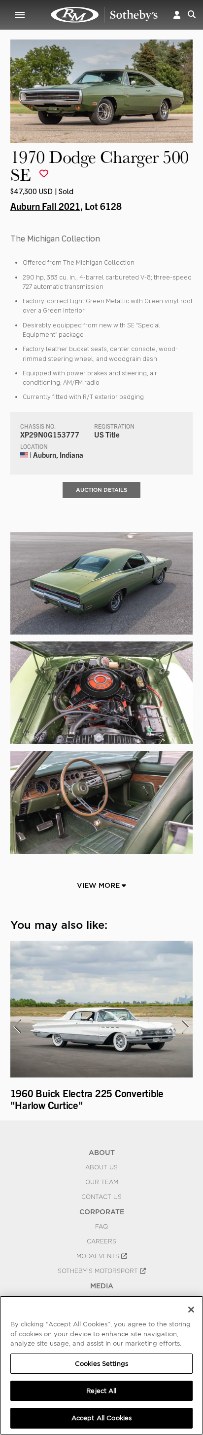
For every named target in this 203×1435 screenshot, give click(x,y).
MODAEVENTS (98, 1256)
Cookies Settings (101, 1363)
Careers (101, 1241)
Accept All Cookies (101, 1418)
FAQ (101, 1226)
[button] (176, 14)
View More (99, 885)
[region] (101, 1365)
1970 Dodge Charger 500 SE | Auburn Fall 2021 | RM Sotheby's (104, 15)
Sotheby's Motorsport (99, 1271)
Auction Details (101, 489)
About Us (101, 1167)
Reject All (101, 1391)
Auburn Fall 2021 (45, 206)
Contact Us (101, 1197)
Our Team (101, 1182)
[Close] (191, 1309)
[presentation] (17, 1026)
